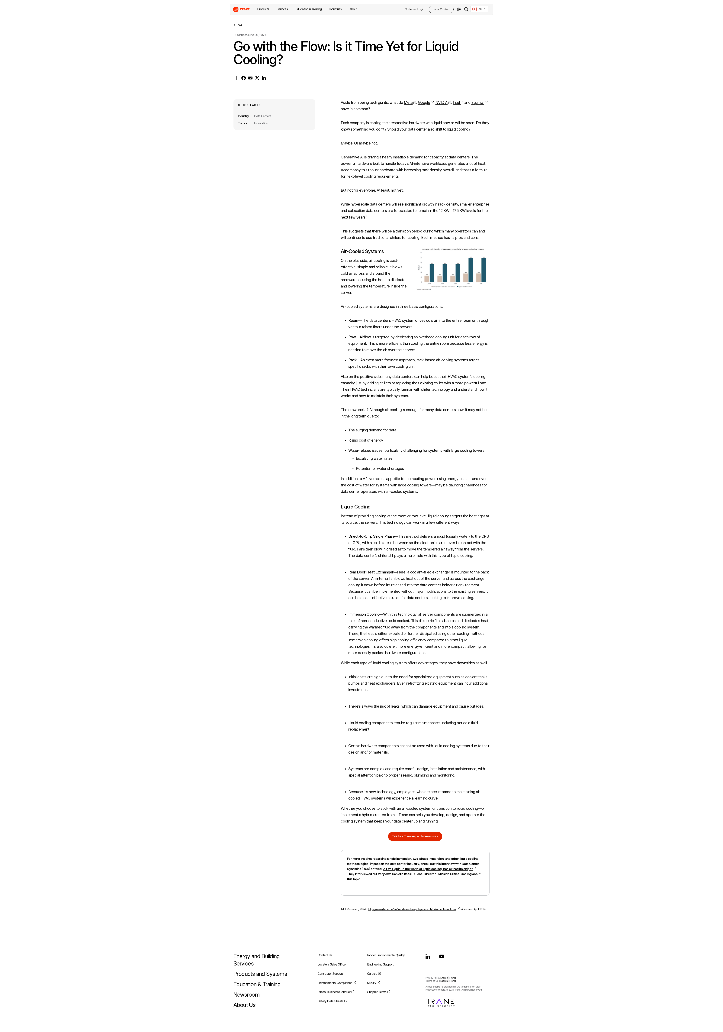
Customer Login (414, 9)
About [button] (353, 9)
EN (480, 9)
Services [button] (282, 9)
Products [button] (263, 9)
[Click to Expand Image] (452, 269)
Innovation (261, 123)
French (453, 977)
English (444, 977)
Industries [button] (335, 9)
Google (424, 102)
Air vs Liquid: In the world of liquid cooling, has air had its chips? (428, 869)
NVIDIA (441, 102)
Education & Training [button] (308, 9)
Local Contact (441, 9)
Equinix (477, 102)
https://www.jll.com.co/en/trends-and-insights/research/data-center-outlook (412, 909)
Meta (408, 102)
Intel (457, 102)
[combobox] (479, 9)
